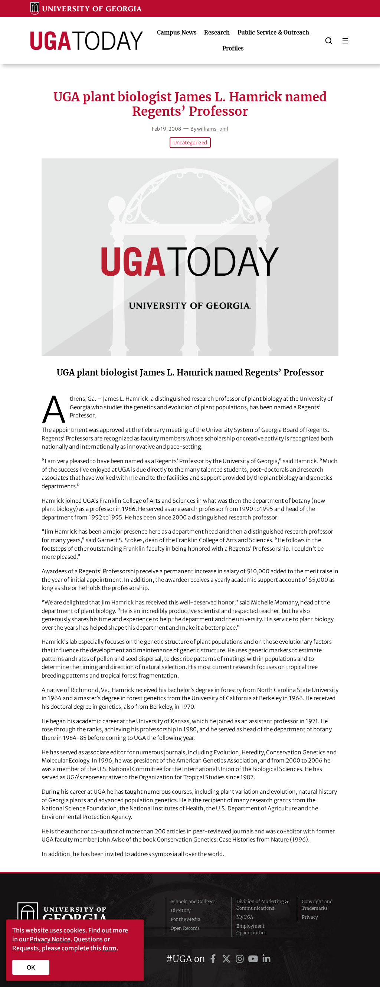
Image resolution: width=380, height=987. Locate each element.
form (109, 948)
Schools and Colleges (193, 901)
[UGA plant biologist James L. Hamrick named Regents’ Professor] (190, 257)
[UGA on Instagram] (241, 959)
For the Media (185, 919)
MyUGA (244, 917)
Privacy (310, 917)
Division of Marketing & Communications (262, 905)
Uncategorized (190, 143)
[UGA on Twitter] (227, 959)
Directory (181, 910)
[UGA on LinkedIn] (266, 959)
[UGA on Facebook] (214, 959)
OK (31, 967)
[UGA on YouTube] (254, 959)
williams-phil (212, 129)
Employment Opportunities (251, 929)
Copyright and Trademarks (317, 905)
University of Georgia (73, 917)
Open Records (185, 928)
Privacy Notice (50, 939)
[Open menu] (345, 40)
